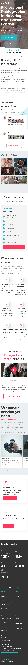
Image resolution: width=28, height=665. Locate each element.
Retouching (22, 201)
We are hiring (18, 623)
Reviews (3, 635)
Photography (14, 201)
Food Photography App (6, 602)
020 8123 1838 (10, 498)
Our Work (3, 622)
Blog (16, 630)
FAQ (16, 594)
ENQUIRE (9, 43)
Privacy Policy (18, 628)
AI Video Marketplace (6, 637)
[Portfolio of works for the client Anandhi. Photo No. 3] (18, 122)
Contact (17, 596)
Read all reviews (14, 145)
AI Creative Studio (5, 640)
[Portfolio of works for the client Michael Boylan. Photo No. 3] (18, 138)
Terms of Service (19, 625)
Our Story (17, 618)
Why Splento (4, 632)
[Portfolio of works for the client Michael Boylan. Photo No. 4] (22, 138)
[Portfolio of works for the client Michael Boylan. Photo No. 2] (14, 138)
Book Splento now (13, 396)
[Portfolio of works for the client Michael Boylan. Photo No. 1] (10, 138)
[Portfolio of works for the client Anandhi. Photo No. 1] (10, 122)
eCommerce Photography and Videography (5, 629)
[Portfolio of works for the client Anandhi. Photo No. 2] (14, 122)
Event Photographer (6, 604)
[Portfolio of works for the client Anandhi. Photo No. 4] (22, 122)
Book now (9, 37)
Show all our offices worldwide (9, 652)
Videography (6, 201)
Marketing (3, 610)
